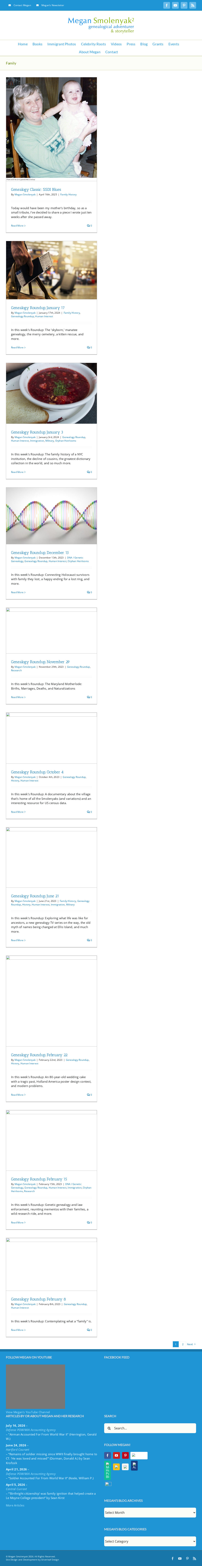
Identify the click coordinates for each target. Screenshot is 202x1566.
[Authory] (134, 1466)
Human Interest (44, 316)
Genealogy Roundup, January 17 (38, 307)
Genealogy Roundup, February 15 (39, 1179)
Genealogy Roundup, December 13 (40, 552)
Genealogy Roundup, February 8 (38, 1299)
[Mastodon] (108, 1484)
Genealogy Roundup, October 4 (37, 772)
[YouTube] (116, 1455)
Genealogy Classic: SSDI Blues (36, 189)
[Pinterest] (125, 1455)
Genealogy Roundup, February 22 (39, 1054)
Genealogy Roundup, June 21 (35, 896)
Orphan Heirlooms (65, 440)
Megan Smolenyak (25, 194)
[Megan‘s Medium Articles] (116, 1466)
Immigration (37, 440)
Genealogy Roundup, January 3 (37, 432)
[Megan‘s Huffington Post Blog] (107, 1470)
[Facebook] (107, 1455)
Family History (68, 194)
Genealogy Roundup (22, 316)
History (15, 780)
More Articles (15, 1505)
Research (16, 670)
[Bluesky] (139, 1455)
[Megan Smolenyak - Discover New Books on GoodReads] (125, 1466)
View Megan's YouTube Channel (28, 1412)
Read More (17, 225)
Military (49, 440)
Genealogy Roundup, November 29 (40, 661)
